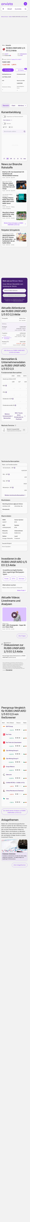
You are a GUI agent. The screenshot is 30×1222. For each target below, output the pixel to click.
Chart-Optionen (6, 120)
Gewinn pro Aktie (21, 80)
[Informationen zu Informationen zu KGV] (6, 385)
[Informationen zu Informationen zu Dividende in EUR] (13, 399)
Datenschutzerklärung (18, 300)
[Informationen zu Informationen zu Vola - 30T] (9, 481)
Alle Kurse (21, 105)
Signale (22, 70)
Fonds (6, 579)
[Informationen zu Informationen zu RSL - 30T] (9, 474)
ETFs (13, 579)
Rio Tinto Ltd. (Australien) (13, 742)
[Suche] (25, 9)
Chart (13, 105)
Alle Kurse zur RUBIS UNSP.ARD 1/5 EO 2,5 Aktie (14, 351)
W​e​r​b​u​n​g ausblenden (20, 29)
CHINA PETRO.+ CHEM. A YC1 (15, 783)
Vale (7, 799)
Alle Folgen (22, 636)
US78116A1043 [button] (23, 54)
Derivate (21, 579)
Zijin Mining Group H (12, 758)
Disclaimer (9, 670)
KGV (3, 80)
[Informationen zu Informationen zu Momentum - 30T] (13, 487)
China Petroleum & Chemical (15, 791)
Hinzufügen (8, 70)
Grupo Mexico (10, 766)
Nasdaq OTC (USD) (15, 59)
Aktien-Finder (21, 590)
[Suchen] (24, 131)
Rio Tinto (8, 734)
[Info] (4, 127)
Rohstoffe (8, 45)
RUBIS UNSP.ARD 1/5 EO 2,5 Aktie (20, 16)
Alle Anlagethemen (20, 865)
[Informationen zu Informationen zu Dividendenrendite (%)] (15, 405)
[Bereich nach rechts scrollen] (25, 105)
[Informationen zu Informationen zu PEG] (6, 392)
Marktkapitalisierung (6, 74)
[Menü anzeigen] (3, 9)
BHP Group (9, 726)
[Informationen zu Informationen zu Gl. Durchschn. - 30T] (14, 468)
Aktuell (9, 9)
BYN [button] (21, 55)
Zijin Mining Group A (12, 750)
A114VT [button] (6, 54)
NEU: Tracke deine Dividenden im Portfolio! (18, 416)
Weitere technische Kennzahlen (14, 495)
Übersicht (6, 105)
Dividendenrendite (21, 74)
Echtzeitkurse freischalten (7, 337)
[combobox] (14, 131)
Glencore (9, 774)
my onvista (18, 9)
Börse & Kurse (4, 16)
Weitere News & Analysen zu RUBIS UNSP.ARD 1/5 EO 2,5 (13, 224)
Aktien (10, 16)
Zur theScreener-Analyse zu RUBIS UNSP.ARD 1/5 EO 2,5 (14, 811)
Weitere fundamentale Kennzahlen (7, 416)
